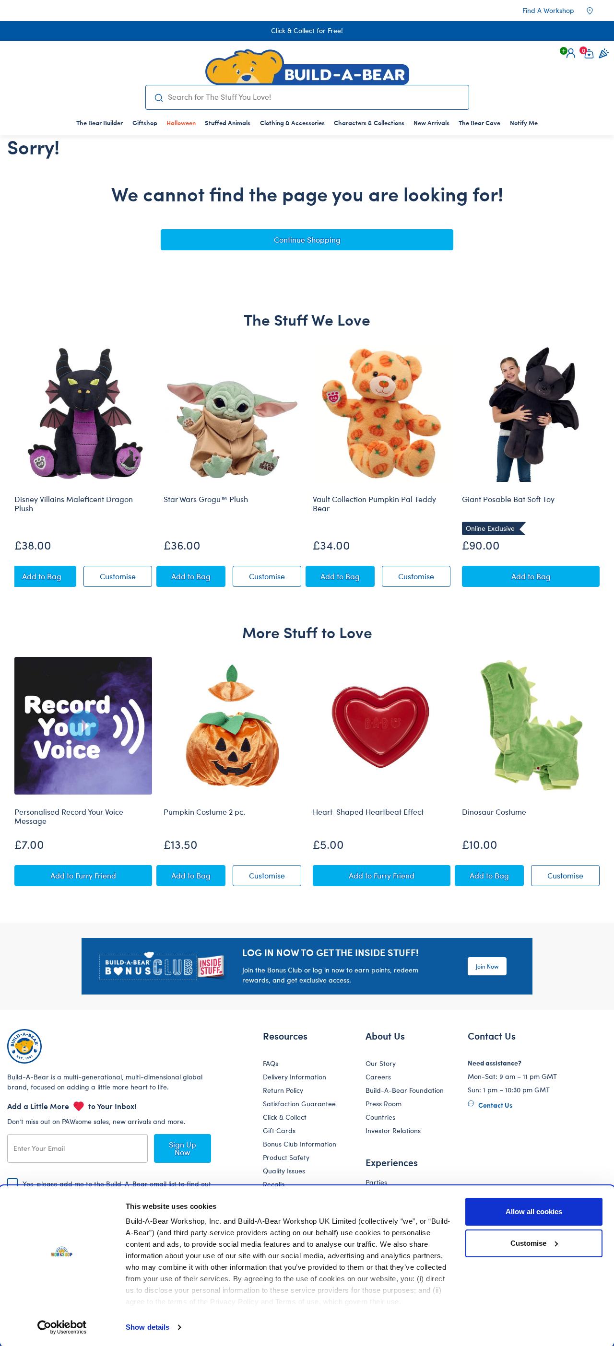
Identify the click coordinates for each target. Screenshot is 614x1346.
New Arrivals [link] (431, 122)
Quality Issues (284, 1170)
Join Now (487, 966)
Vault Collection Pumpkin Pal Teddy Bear (374, 503)
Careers (378, 1076)
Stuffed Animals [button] (227, 122)
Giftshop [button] (144, 122)
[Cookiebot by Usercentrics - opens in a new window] (62, 1327)
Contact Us (494, 1105)
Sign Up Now (182, 1148)
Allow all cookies (534, 1211)
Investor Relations (393, 1130)
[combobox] (314, 96)
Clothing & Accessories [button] (292, 122)
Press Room (383, 1103)
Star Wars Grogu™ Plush (206, 499)
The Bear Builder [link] (99, 122)
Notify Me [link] (524, 122)
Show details (147, 1327)
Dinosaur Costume (494, 812)
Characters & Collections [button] (369, 122)
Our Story (381, 1063)
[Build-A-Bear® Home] (307, 67)
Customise (528, 1243)
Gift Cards (279, 1130)
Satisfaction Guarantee (299, 1103)
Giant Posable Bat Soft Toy (508, 499)
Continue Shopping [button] (307, 239)
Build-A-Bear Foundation (405, 1090)
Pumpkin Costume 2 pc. (204, 812)
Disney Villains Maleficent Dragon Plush (73, 503)
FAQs (270, 1063)
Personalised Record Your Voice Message (68, 816)
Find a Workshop (548, 10)
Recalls (273, 1184)
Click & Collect (285, 1117)
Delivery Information (294, 1076)
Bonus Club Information (299, 1143)
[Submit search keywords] (159, 97)
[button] (571, 53)
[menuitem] (100, 122)
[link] (181, 122)
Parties (376, 1182)
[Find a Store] (596, 10)
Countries (380, 1117)
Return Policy (283, 1090)
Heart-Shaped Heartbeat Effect (368, 812)
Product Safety (286, 1157)
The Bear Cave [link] (479, 122)
